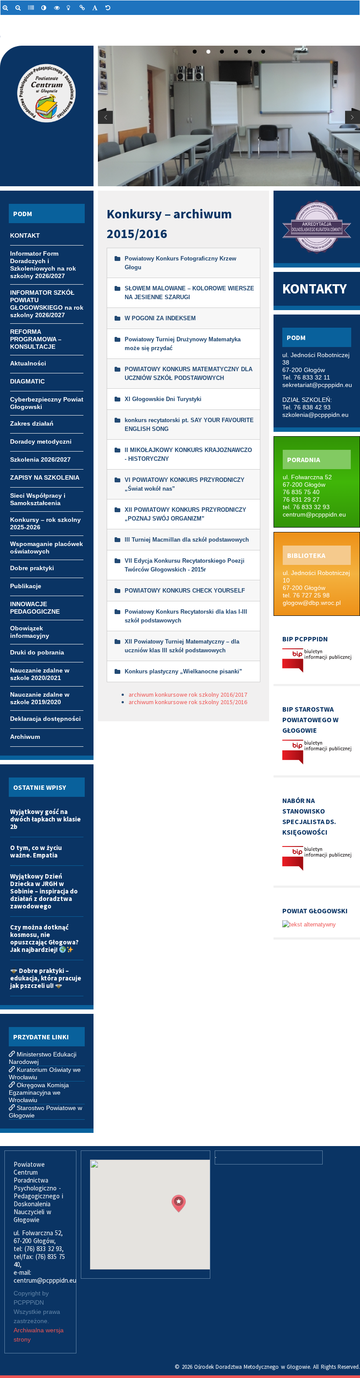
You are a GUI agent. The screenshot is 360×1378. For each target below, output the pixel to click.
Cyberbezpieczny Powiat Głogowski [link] (46, 400)
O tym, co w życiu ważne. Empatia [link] (36, 851)
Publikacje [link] (25, 586)
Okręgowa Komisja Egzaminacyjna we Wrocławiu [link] (39, 1092)
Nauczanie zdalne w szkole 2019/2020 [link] (39, 695)
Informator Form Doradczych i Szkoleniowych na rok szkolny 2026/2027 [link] (43, 254)
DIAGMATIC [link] (27, 381)
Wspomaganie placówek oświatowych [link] (46, 544)
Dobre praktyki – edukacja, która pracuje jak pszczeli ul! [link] (45, 978)
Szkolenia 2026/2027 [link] (40, 459)
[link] (6, 8)
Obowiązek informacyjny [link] (29, 629)
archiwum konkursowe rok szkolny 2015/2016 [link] (188, 702)
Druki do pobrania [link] (37, 652)
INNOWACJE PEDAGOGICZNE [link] (35, 604)
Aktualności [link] (28, 363)
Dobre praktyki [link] (32, 567)
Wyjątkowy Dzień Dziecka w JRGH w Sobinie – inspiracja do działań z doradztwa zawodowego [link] (44, 891)
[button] (178, 1203)
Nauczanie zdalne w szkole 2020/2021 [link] (39, 671)
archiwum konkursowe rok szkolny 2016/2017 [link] (188, 694)
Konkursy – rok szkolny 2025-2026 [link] (45, 520)
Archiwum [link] (25, 736)
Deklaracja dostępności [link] (45, 718)
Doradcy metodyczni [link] (41, 441)
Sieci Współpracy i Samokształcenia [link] (37, 496)
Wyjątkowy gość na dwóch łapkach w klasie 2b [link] (45, 819)
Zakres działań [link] (32, 423)
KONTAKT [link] (25, 235)
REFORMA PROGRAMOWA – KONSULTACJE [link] (35, 332)
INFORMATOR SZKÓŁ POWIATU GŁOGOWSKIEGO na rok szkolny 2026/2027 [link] (46, 293)
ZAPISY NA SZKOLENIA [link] (44, 477)
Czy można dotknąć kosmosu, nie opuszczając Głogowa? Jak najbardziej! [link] (44, 938)
